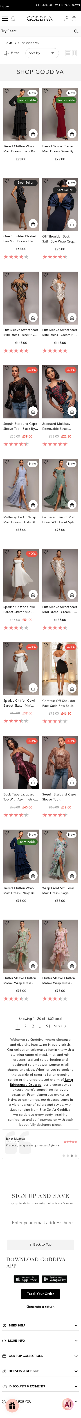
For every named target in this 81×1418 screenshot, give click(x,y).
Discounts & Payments (27, 1386)
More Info (16, 1341)
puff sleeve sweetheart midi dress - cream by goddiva (59, 610)
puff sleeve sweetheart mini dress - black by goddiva (20, 333)
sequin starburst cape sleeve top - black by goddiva (20, 426)
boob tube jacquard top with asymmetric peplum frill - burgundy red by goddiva (20, 797)
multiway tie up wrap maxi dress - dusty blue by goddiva (20, 520)
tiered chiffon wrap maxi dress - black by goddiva (19, 149)
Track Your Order (40, 1293)
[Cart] (74, 18)
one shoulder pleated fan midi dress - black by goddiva (19, 239)
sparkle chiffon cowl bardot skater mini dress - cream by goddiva (19, 703)
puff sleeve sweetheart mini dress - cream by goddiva (59, 333)
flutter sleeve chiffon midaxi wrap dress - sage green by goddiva (19, 981)
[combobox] (35, 31)
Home (8, 43)
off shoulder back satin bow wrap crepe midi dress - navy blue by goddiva (59, 239)
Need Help (17, 1325)
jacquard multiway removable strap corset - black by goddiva (56, 426)
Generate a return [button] (41, 1306)
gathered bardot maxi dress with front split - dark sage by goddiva (59, 520)
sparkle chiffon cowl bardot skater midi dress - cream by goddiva (19, 610)
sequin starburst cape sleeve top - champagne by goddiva (59, 797)
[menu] (5, 18)
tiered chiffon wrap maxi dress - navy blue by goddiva (20, 891)
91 (48, 1026)
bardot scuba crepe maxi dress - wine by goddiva (58, 149)
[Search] (76, 31)
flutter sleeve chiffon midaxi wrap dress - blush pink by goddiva (59, 981)
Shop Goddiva (28, 43)
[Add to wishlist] (6, 91)
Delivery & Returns (24, 1371)
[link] (40, 1144)
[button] (68, 53)
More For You (20, 1402)
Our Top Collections (26, 1356)
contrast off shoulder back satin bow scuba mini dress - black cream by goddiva (58, 703)
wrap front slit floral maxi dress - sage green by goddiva (58, 891)
